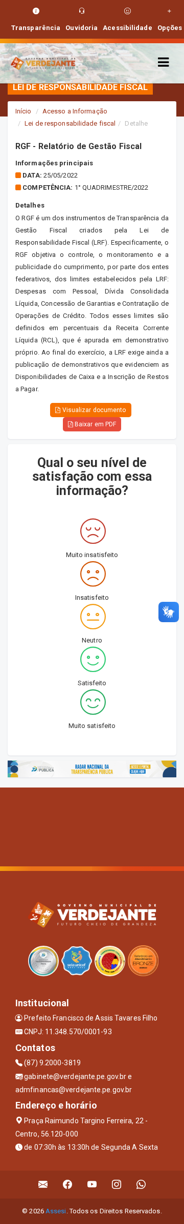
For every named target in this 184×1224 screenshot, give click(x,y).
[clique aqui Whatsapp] (141, 1184)
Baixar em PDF (94, 424)
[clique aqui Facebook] (68, 1184)
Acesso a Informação (74, 111)
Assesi (55, 1211)
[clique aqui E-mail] (43, 1184)
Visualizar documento (93, 410)
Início (23, 111)
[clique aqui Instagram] (117, 1184)
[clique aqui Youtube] (92, 1184)
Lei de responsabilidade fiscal (70, 123)
